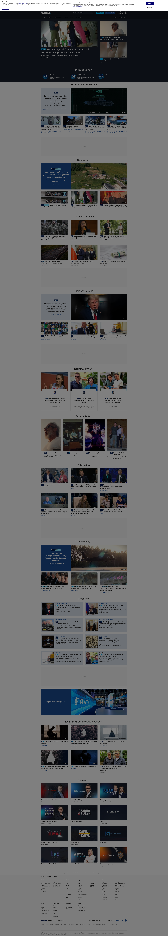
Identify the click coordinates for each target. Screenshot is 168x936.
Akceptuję (150, 3)
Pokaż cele (149, 7)
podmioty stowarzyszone (22, 3)
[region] (84, 5)
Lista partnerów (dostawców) (77, 6)
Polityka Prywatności (5, 9)
